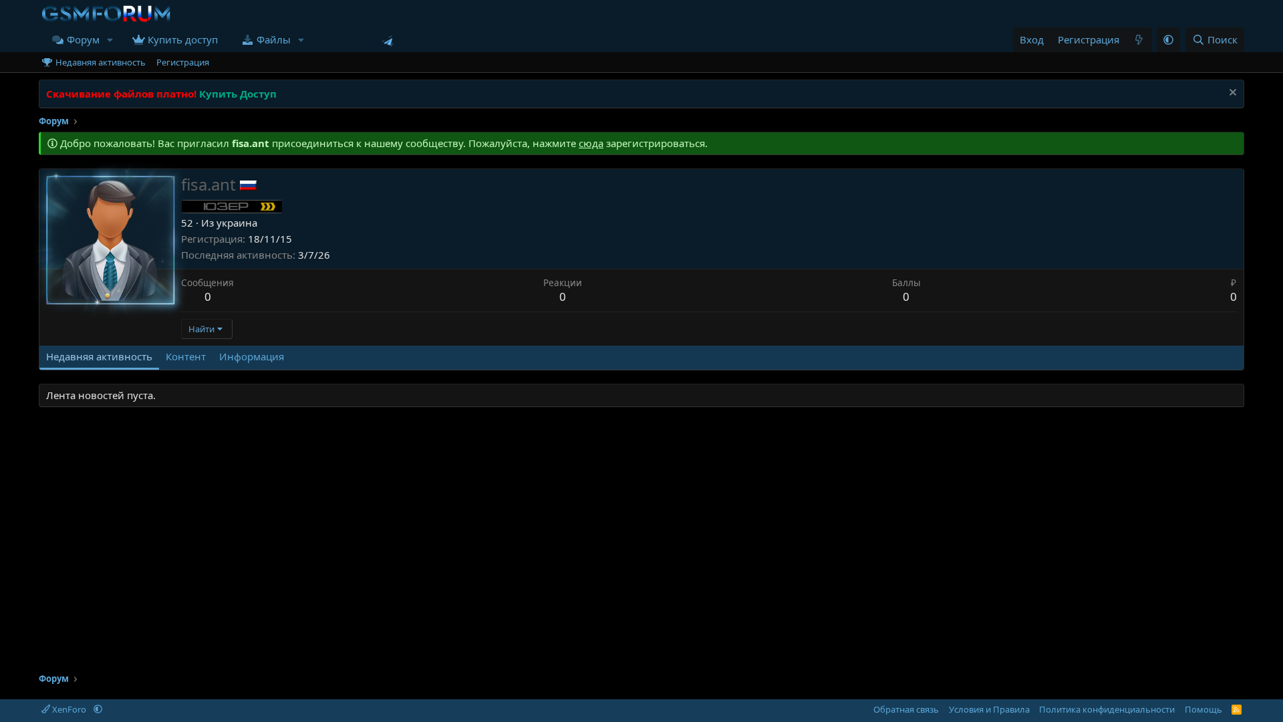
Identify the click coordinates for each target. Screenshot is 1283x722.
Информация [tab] (251, 356)
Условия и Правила (989, 709)
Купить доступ (183, 39)
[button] (110, 39)
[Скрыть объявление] (1231, 94)
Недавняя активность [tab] (99, 356)
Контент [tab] (186, 356)
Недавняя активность (100, 62)
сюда (591, 143)
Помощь (1203, 709)
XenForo (69, 709)
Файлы (274, 39)
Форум (83, 39)
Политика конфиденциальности (1107, 709)
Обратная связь (906, 709)
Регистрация (182, 62)
